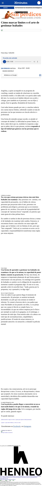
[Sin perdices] (21, 15)
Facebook (16, 426)
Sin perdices (5, 68)
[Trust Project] (5, 430)
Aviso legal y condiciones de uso (6, 476)
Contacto (16, 477)
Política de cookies (25, 476)
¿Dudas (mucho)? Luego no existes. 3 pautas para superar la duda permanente (16, 419)
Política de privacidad (17, 476)
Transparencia (31, 476)
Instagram (27, 426)
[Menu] (2, 2)
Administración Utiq (10, 477)
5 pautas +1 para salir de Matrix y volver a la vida (10, 422)
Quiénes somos (21, 477)
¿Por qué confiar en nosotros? (7, 432)
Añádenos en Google (10, 75)
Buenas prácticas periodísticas (30, 477)
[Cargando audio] (4, 61)
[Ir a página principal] (20, 3)
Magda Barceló (8, 71)
